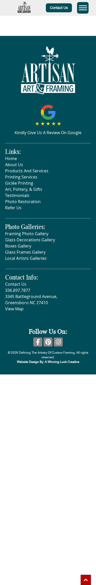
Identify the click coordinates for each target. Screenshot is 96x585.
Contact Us (59, 7)
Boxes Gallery (18, 246)
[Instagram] (58, 342)
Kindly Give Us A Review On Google (48, 132)
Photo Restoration (23, 201)
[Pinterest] (48, 342)
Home (11, 158)
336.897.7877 (17, 290)
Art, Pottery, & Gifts (23, 189)
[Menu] (83, 8)
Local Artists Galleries (26, 258)
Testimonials (17, 195)
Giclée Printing (19, 183)
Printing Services (21, 177)
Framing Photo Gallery (26, 233)
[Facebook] (37, 342)
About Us (14, 164)
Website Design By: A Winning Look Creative (48, 362)
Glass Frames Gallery (25, 252)
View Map (14, 309)
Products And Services (26, 171)
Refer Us (13, 208)
